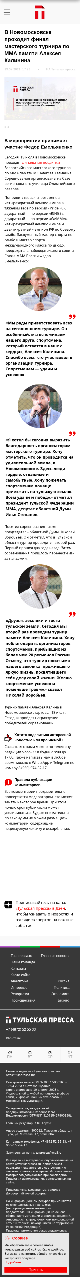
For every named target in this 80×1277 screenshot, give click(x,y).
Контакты (18, 968)
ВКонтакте (13, 1038)
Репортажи (20, 994)
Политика (62, 987)
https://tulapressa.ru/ (20, 1075)
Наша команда (23, 962)
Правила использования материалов (33, 1189)
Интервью (19, 987)
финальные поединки (41, 162)
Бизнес (64, 1000)
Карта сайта (20, 975)
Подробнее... (14, 1262)
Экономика (60, 994)
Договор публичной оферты (26, 1193)
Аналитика (19, 981)
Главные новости (55, 956)
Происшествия (23, 1000)
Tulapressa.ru (21, 956)
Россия (64, 981)
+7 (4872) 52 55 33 (21, 1029)
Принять (36, 1269)
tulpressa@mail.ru (49, 1152)
